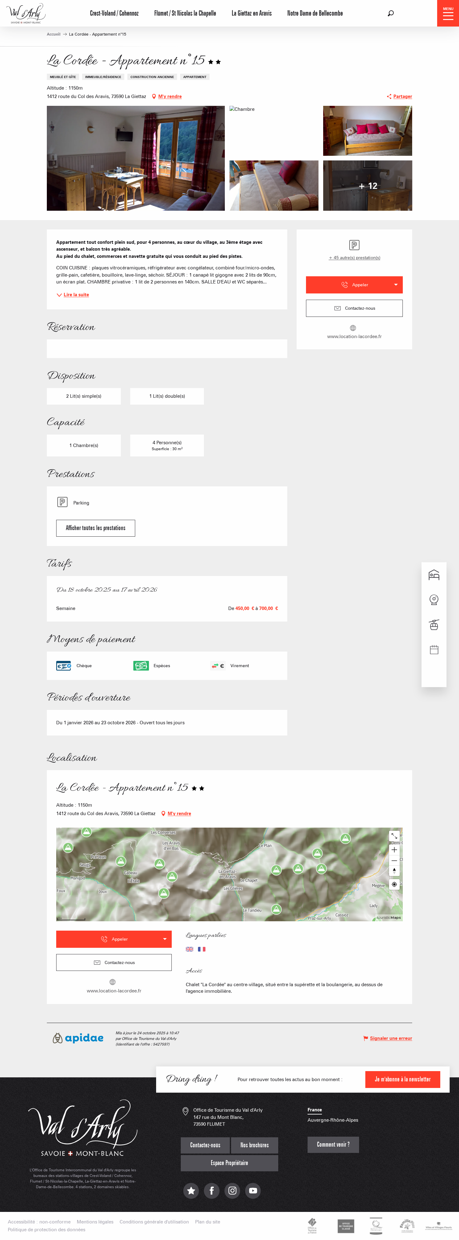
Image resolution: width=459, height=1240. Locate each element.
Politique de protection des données (46, 1230)
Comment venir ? (333, 1144)
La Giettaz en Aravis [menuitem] (252, 13)
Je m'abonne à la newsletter (403, 1079)
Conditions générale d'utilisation (154, 1222)
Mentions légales (95, 1222)
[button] (390, 13)
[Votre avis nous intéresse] (191, 1194)
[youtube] (253, 1194)
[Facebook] (211, 1194)
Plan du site (207, 1222)
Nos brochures (254, 1145)
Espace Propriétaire (229, 1163)
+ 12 (367, 185)
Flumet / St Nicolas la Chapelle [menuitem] (185, 13)
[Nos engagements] (345, 1226)
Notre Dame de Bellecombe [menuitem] (315, 13)
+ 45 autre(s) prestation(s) (354, 257)
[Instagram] (232, 1194)
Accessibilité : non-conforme (39, 1222)
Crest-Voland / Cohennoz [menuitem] (114, 13)
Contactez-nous (205, 1145)
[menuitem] (26, 12)
